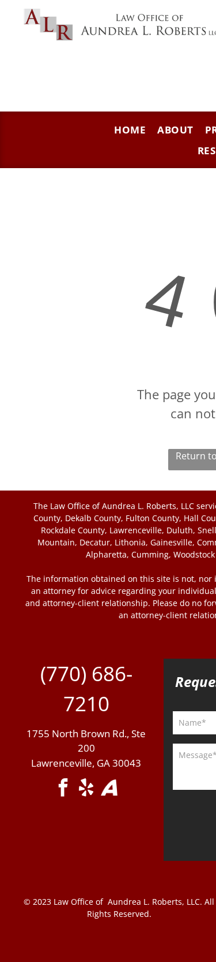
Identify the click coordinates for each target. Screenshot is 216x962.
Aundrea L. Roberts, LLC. (155, 901)
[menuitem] (129, 130)
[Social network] (109, 789)
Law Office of (78, 901)
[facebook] (63, 789)
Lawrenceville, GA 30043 (86, 763)
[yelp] (86, 789)
